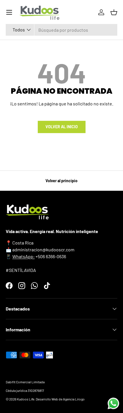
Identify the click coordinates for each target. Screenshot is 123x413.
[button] (114, 12)
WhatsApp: (23, 256)
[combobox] (61, 30)
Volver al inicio (61, 126)
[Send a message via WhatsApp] (113, 403)
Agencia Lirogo (74, 399)
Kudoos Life (25, 399)
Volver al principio (61, 180)
